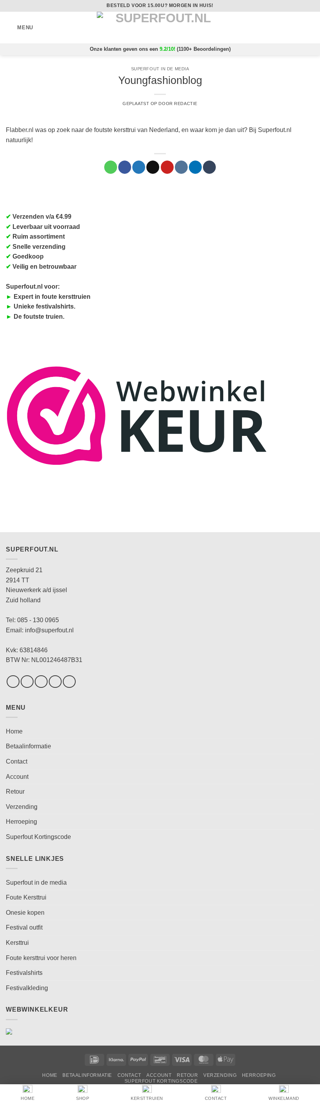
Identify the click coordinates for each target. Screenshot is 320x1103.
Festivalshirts (24, 972)
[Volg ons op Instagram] (27, 681)
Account (17, 776)
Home (14, 731)
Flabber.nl (20, 130)
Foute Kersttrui (26, 897)
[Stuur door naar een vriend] (152, 167)
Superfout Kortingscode (38, 836)
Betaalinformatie (28, 746)
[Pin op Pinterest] (167, 167)
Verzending (21, 806)
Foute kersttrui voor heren (41, 958)
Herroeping (21, 821)
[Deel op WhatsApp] (110, 167)
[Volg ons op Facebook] (13, 681)
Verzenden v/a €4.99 (41, 216)
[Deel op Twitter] (138, 167)
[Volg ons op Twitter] (41, 681)
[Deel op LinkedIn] (195, 167)
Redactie (185, 103)
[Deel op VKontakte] (181, 167)
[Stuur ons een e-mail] (55, 681)
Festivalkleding (27, 988)
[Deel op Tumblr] (209, 167)
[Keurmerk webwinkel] (137, 415)
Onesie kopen (25, 912)
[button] (19, 27)
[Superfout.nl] (160, 27)
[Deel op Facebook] (124, 167)
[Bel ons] (69, 681)
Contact (16, 761)
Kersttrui (17, 942)
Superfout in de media (160, 68)
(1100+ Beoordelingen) (204, 49)
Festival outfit (24, 927)
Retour (15, 791)
